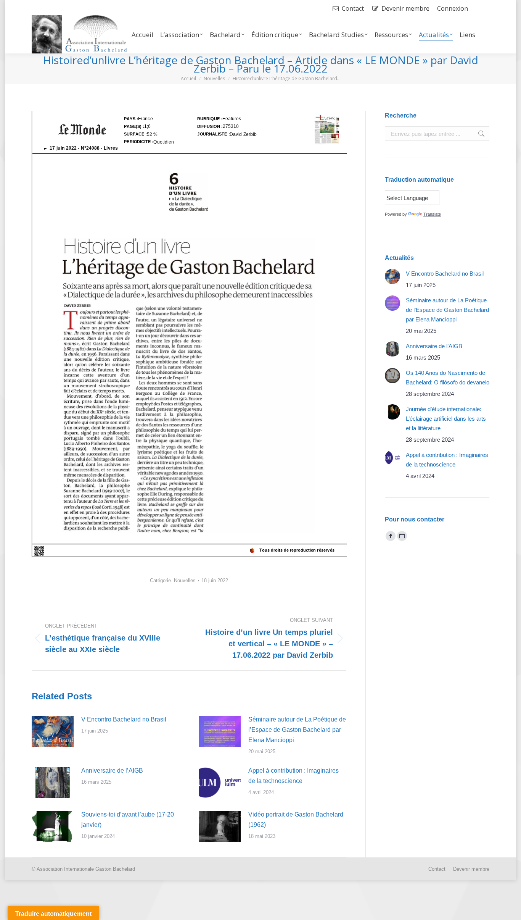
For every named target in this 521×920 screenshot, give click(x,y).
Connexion (452, 8)
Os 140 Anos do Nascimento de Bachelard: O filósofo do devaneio (447, 378)
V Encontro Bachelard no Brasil (123, 719)
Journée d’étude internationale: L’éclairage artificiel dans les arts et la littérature (446, 418)
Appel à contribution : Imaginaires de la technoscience (293, 775)
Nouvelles (185, 580)
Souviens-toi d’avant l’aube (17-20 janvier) (127, 819)
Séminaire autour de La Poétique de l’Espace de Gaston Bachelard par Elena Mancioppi (297, 729)
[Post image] (53, 731)
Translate (432, 214)
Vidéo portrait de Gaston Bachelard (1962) (295, 819)
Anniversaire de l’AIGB (112, 770)
